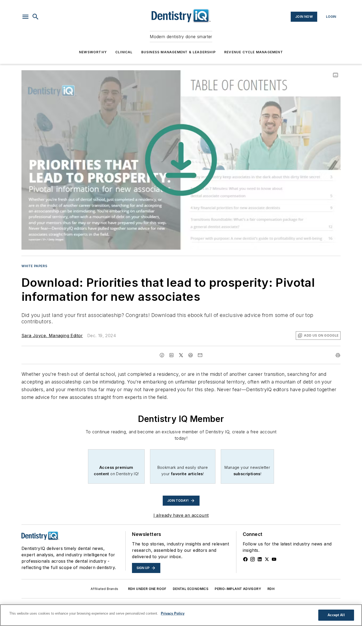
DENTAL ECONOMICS (190, 589)
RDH (271, 589)
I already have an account (181, 515)
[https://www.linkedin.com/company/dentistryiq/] (259, 559)
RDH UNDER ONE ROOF (147, 589)
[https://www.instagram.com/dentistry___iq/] (252, 559)
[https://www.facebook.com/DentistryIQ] (245, 559)
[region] (181, 615)
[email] (200, 355)
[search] (35, 17)
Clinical (124, 52)
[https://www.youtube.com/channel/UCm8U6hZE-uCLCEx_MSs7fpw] (274, 559)
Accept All (336, 615)
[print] (338, 355)
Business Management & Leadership (178, 52)
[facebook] (162, 355)
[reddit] (190, 355)
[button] (25, 17)
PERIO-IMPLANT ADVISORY (238, 589)
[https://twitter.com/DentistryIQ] (267, 559)
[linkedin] (171, 355)
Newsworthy (93, 52)
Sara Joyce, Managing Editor (52, 335)
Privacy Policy (172, 613)
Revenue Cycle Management (253, 52)
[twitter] (181, 355)
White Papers (34, 266)
